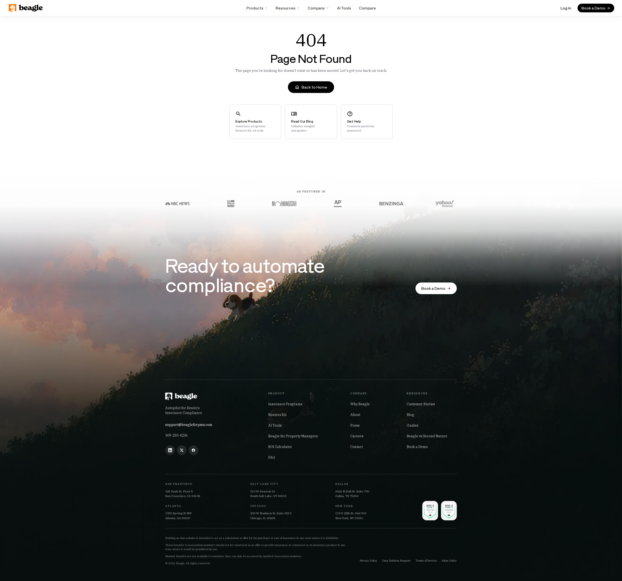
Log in (566, 8)
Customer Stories (421, 404)
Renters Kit (277, 415)
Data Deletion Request (396, 560)
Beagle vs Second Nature (427, 436)
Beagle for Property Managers (293, 436)
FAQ (271, 457)
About (355, 415)
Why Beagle (360, 404)
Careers (356, 436)
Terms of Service (426, 560)
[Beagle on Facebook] (193, 450)
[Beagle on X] (182, 450)
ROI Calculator (280, 447)
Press (355, 425)
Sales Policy (449, 560)
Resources (285, 8)
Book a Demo (417, 447)
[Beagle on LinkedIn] (170, 450)
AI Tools (344, 8)
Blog (410, 415)
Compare (367, 8)
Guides (412, 425)
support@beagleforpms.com (188, 425)
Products (254, 8)
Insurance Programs (285, 404)
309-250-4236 (176, 435)
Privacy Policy (368, 560)
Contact (356, 447)
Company (316, 8)
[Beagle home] (26, 8)
